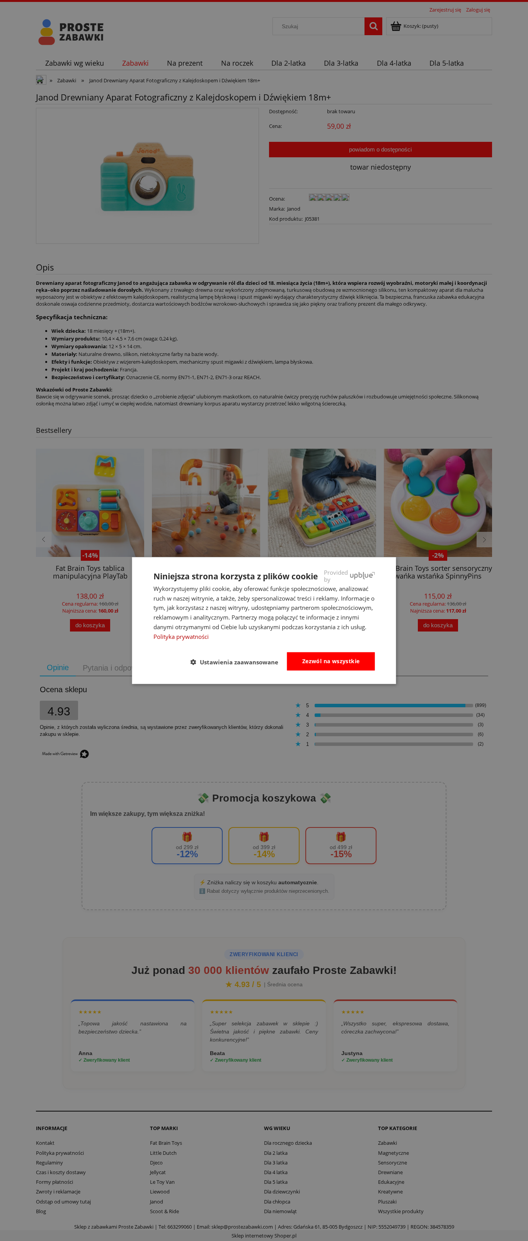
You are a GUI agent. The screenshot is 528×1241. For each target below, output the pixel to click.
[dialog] (264, 620)
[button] (237, 661)
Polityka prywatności (181, 636)
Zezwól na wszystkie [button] (331, 661)
